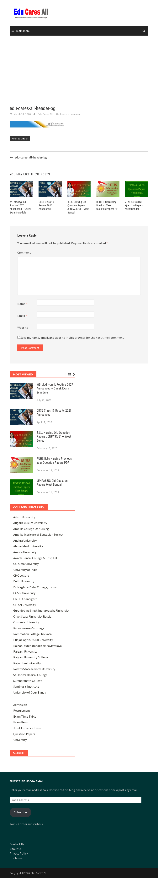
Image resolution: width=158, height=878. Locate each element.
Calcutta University (26, 564)
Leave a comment (70, 114)
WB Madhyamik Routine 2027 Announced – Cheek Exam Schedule (55, 388)
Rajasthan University (27, 663)
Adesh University (24, 517)
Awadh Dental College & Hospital (35, 558)
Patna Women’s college (28, 628)
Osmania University (26, 622)
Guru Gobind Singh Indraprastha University (41, 610)
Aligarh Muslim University (30, 523)
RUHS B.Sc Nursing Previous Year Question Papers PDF (107, 205)
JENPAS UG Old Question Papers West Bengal (134, 205)
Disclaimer (17, 858)
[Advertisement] (79, 71)
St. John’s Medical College (30, 675)
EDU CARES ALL (39, 873)
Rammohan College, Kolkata (32, 634)
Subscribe (20, 812)
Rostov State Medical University (34, 669)
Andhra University (25, 540)
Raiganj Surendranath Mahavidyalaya (37, 646)
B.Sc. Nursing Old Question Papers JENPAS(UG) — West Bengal (54, 437)
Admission (20, 705)
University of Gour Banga (29, 692)
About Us (16, 849)
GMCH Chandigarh (25, 599)
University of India (25, 570)
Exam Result (21, 722)
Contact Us (17, 844)
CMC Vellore (21, 575)
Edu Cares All (45, 114)
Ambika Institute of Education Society (38, 534)
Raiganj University (25, 651)
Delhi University (23, 581)
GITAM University (24, 605)
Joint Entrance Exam (27, 728)
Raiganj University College (30, 657)
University (20, 740)
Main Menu (23, 31)
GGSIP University (24, 593)
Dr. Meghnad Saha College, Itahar (35, 587)
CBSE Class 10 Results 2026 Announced (46, 205)
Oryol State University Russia (32, 616)
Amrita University (24, 552)
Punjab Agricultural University (33, 640)
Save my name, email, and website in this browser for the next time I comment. (72, 337)
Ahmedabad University (28, 546)
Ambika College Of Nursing (31, 529)
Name (22, 304)
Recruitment (21, 710)
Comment (25, 252)
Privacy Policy (19, 853)
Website (22, 327)
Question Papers (24, 734)
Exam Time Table (24, 716)
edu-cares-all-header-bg (31, 157)
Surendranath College (27, 681)
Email (22, 316)
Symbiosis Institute (26, 686)
